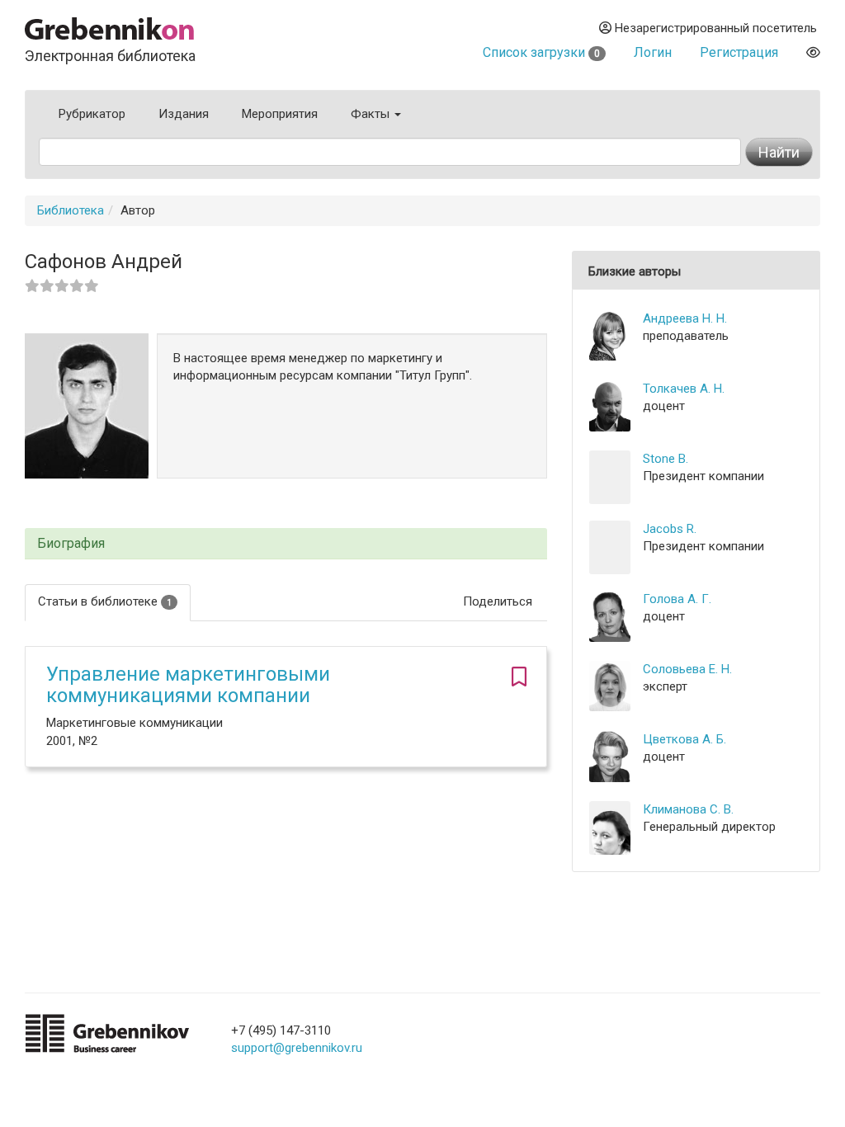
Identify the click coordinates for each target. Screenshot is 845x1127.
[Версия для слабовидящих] (813, 52)
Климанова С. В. (688, 809)
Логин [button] (653, 52)
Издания (183, 113)
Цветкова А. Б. (684, 739)
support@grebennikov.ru (296, 1047)
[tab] (286, 544)
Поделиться (497, 601)
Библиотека (70, 210)
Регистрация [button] (739, 52)
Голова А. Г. (677, 599)
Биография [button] (71, 543)
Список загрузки (541, 52)
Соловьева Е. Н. (687, 669)
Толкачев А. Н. (684, 388)
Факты (372, 113)
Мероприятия (280, 113)
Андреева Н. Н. (685, 318)
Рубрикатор (92, 113)
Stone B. (665, 458)
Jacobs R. (669, 528)
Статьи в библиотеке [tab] (105, 601)
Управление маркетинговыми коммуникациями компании (188, 685)
